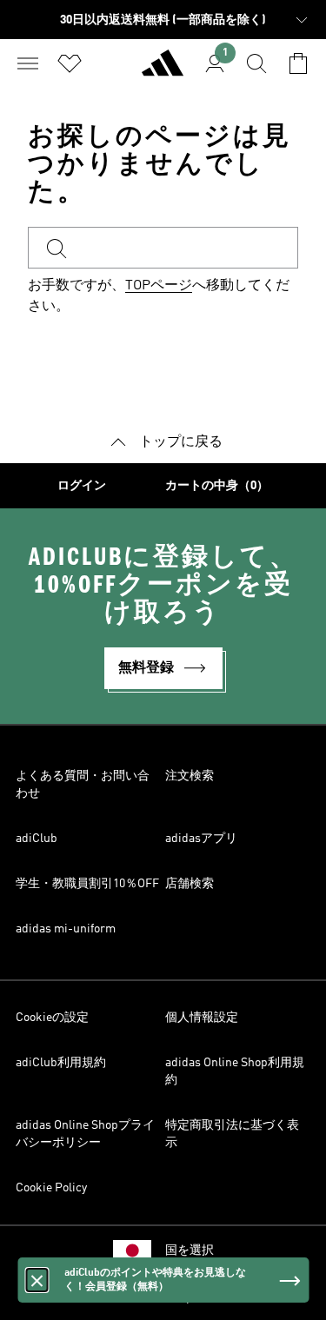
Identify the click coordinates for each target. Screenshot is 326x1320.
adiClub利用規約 (61, 1063)
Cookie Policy (51, 1188)
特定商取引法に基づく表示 (232, 1134)
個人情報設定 (201, 1018)
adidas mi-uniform (66, 929)
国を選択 (189, 1250)
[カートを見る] (298, 63)
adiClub (36, 838)
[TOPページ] (162, 70)
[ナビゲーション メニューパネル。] (28, 63)
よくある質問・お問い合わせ (83, 784)
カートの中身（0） (217, 486)
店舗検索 (189, 884)
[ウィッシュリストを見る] (69, 63)
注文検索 (189, 776)
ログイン (81, 486)
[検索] (256, 63)
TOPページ (158, 286)
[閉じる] (36, 1280)
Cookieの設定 (52, 1018)
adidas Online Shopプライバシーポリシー (85, 1134)
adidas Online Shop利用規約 (234, 1071)
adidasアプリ (201, 838)
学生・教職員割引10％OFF (87, 884)
